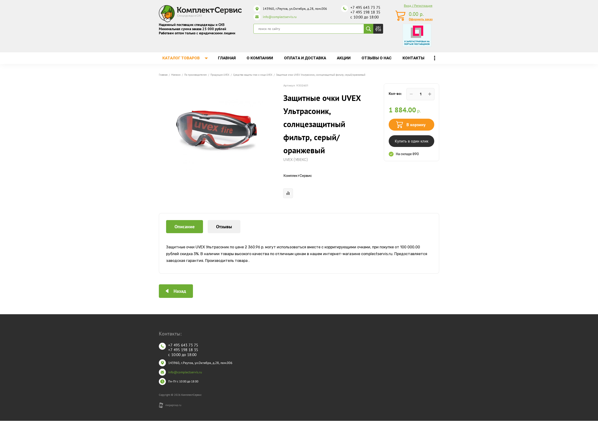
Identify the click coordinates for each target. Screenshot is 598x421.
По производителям (195, 74)
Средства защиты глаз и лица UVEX (252, 74)
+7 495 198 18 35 (365, 12)
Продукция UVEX (219, 74)
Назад (180, 291)
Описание (184, 227)
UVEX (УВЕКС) (295, 159)
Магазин (176, 74)
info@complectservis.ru (280, 17)
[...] (434, 58)
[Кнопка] (378, 29)
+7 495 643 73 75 (365, 7)
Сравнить (288, 193)
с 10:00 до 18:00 (364, 17)
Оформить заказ (421, 19)
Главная (163, 74)
